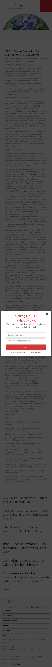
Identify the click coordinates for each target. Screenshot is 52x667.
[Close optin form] (47, 314)
